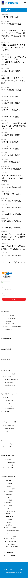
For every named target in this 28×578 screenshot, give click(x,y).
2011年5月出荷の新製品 (11, 135)
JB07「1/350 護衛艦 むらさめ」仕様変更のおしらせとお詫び (13, 80)
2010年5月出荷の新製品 (11, 228)
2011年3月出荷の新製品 (10, 149)
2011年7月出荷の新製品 (10, 110)
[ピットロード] (10, 4)
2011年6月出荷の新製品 (10, 117)
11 (12, 262)
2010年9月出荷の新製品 (11, 201)
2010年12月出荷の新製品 (11, 169)
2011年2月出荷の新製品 (10, 155)
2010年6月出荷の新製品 (11, 221)
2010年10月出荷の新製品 (11, 194)
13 (18, 262)
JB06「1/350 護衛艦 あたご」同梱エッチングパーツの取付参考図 (13, 178)
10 (9, 262)
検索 (14, 299)
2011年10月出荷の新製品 (11, 90)
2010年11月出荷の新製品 (11, 187)
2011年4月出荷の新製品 (10, 142)
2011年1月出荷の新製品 (10, 162)
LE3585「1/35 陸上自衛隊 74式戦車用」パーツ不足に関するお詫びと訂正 (13, 237)
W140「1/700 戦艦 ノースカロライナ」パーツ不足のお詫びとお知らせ (13, 47)
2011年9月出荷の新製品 (10, 96)
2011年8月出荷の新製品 (10, 103)
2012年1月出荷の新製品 (10, 17)
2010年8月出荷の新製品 (11, 207)
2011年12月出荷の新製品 (11, 24)
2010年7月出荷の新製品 (11, 214)
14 (21, 262)
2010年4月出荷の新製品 (11, 255)
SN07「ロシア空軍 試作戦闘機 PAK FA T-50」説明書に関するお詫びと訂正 (13, 126)
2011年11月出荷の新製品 (11, 71)
